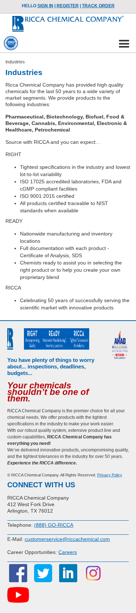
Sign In (45, 5)
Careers (67, 552)
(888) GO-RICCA (53, 525)
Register (68, 5)
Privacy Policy (109, 475)
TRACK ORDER (98, 5)
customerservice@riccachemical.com (67, 539)
